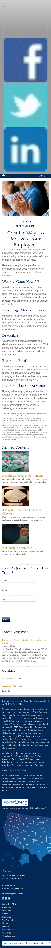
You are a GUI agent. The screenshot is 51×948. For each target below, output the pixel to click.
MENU (42, 175)
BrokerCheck (19, 704)
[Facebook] (3, 899)
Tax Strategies (8, 920)
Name (5, 580)
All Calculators (8, 936)
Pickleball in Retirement (18, 548)
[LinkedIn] (9, 899)
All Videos (6, 933)
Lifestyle (5, 926)
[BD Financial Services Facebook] (25, 81)
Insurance (6, 917)
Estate (5, 914)
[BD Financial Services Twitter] (25, 126)
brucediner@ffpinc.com (12, 686)
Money (5, 923)
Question (6, 599)
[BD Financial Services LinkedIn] (25, 171)
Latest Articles (8, 929)
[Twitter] (6, 899)
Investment (7, 910)
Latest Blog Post (15, 632)
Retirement (7, 907)
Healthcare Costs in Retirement (22, 475)
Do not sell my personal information (27, 765)
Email (4, 590)
